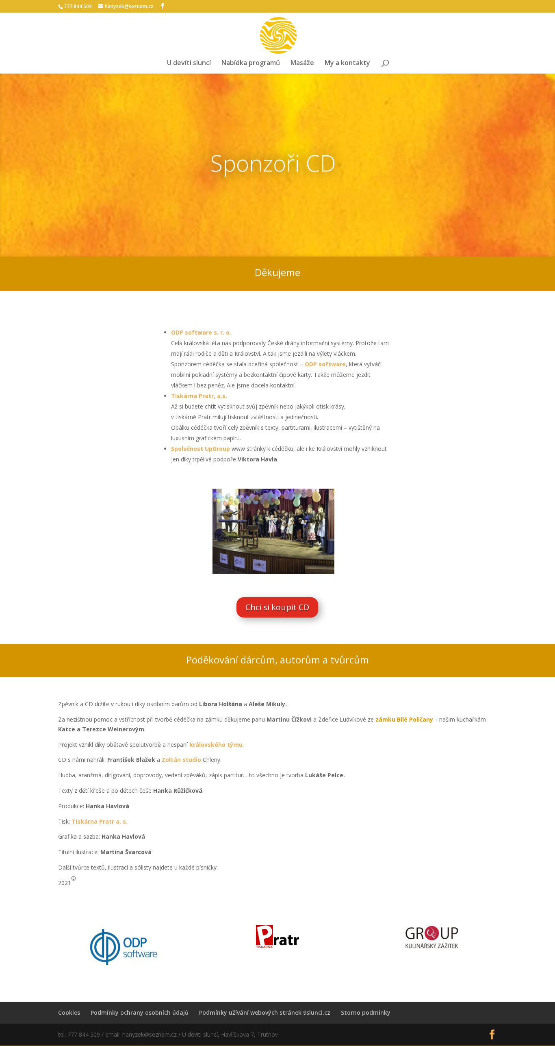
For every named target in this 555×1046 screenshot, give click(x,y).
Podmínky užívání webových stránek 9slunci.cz (264, 1012)
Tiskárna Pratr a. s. (100, 821)
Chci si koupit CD (277, 607)
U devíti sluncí (189, 63)
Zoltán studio (181, 759)
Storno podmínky (365, 1012)
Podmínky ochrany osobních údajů (140, 1012)
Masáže (302, 63)
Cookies (69, 1012)
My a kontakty (347, 63)
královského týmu (216, 744)
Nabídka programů (250, 63)
